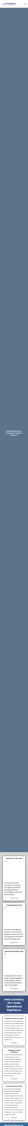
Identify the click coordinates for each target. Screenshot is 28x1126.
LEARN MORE (14, 898)
